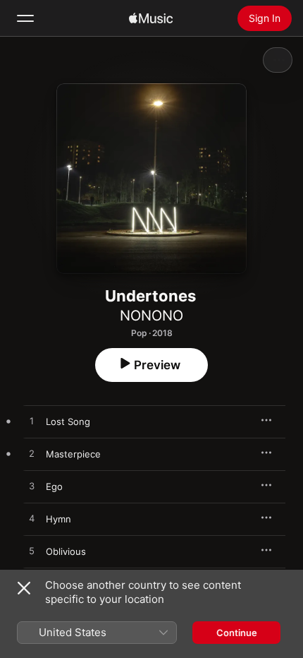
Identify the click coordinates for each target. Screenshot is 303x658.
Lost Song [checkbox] (68, 421)
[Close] (24, 588)
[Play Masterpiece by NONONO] (32, 454)
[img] (151, 18)
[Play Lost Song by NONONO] (32, 421)
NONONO (151, 315)
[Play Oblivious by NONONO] (32, 551)
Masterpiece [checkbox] (73, 454)
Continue (236, 632)
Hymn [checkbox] (58, 519)
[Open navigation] (25, 18)
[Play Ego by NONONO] (32, 486)
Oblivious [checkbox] (66, 551)
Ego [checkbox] (54, 486)
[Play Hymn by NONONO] (32, 519)
